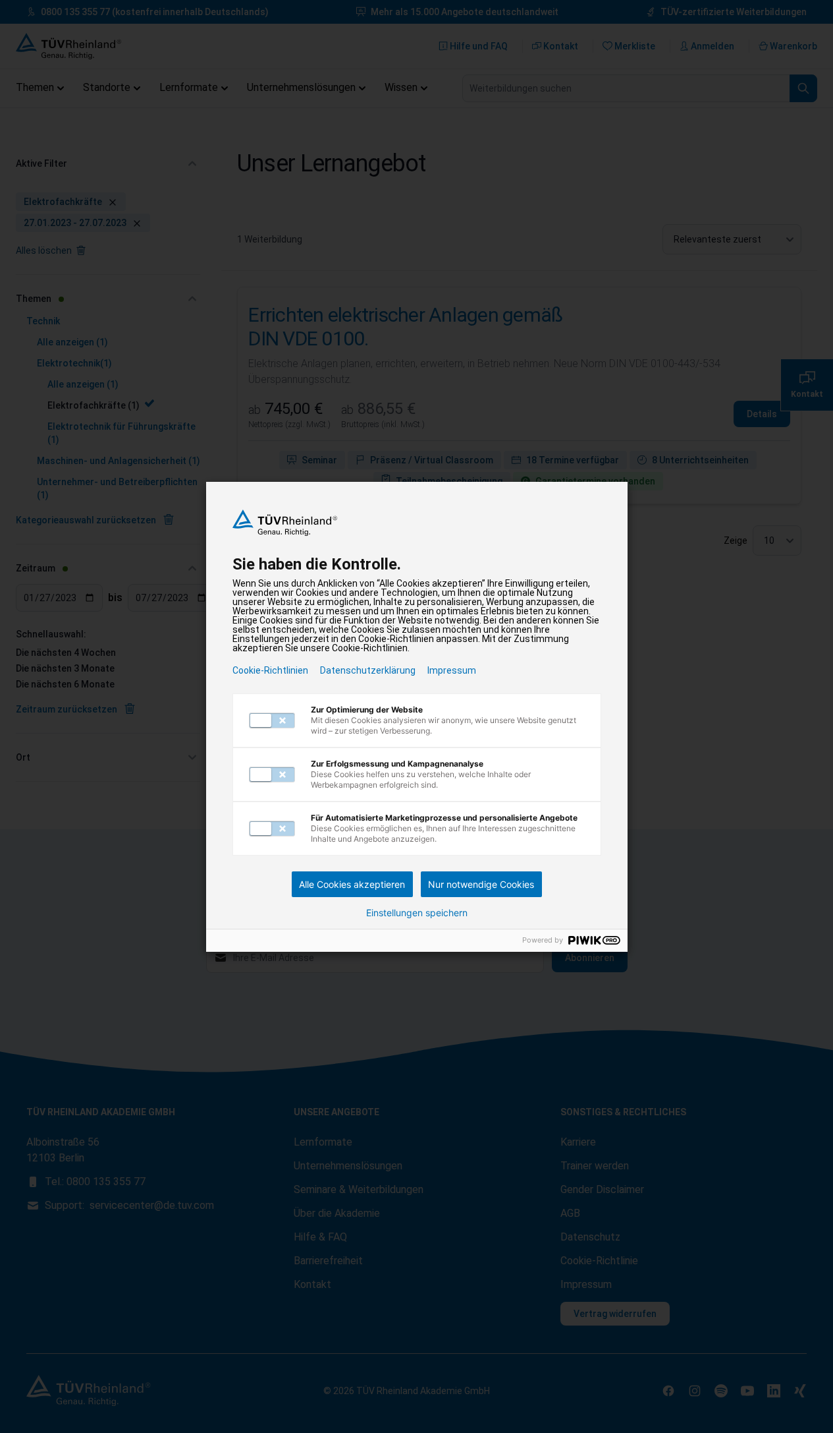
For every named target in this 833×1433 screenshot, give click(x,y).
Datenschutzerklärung (368, 670)
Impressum (451, 670)
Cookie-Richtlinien (270, 670)
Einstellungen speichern (417, 913)
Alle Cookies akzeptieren (352, 884)
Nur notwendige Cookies (481, 884)
